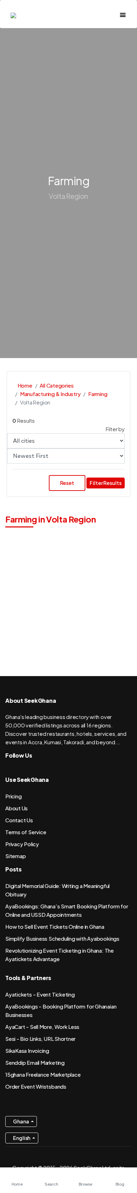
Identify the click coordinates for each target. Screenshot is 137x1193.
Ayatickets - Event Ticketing (40, 994)
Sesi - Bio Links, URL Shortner (40, 1038)
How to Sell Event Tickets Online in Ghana (54, 926)
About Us (16, 808)
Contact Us (19, 820)
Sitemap (15, 855)
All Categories (56, 385)
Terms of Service (25, 832)
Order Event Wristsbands (35, 1086)
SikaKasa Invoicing (27, 1050)
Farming (97, 393)
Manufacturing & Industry (50, 393)
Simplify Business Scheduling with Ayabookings (62, 938)
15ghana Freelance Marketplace (42, 1074)
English (21, 1138)
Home (24, 385)
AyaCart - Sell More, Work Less (42, 1026)
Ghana (21, 1121)
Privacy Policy (22, 844)
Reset (67, 483)
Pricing (13, 796)
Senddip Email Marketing (35, 1062)
